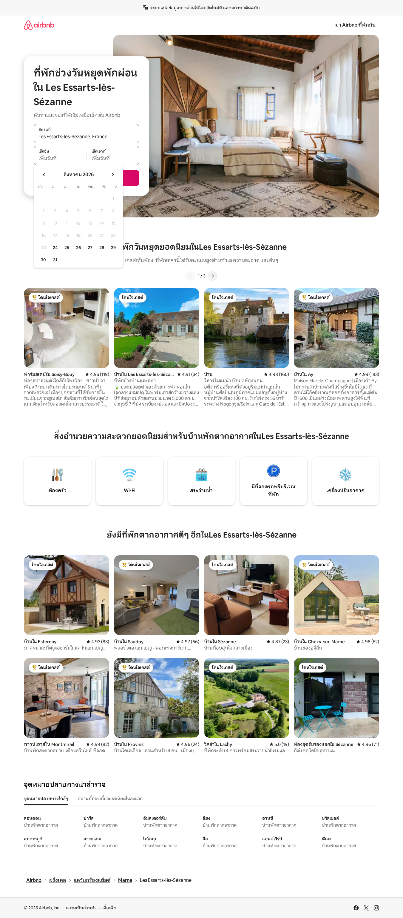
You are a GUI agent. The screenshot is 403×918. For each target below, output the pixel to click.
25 (66, 247)
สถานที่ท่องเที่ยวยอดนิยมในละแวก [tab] (110, 798)
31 (55, 259)
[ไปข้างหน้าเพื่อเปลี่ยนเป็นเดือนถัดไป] (113, 174)
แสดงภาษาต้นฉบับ (241, 7)
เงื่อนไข (109, 908)
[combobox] (86, 136)
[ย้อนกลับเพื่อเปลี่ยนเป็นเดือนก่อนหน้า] (44, 174)
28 (101, 247)
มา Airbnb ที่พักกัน (355, 25)
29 (113, 247)
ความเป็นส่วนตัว (81, 908)
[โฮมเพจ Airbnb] (39, 25)
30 (43, 259)
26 (78, 247)
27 (90, 247)
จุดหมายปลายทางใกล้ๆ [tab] (46, 798)
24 (55, 247)
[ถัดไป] (212, 276)
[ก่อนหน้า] (190, 276)
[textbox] (60, 158)
